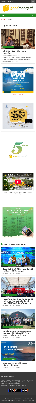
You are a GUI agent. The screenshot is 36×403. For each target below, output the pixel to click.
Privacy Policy (27, 398)
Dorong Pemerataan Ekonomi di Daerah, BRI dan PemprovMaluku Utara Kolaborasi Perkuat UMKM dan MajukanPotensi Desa (18, 301)
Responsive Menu (33, 1)
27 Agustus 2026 (7, 273)
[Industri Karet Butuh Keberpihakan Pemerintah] (18, 39)
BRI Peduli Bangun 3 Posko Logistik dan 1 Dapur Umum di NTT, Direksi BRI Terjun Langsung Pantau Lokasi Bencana (17, 333)
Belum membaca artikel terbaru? (14, 244)
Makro (11, 47)
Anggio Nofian (16, 55)
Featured (5, 47)
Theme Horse (11, 400)
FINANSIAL (12, 265)
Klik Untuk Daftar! (18, 95)
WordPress (31, 400)
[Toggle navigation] (3, 15)
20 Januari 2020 (7, 55)
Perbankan (13, 295)
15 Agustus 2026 (7, 367)
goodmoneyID (16, 273)
